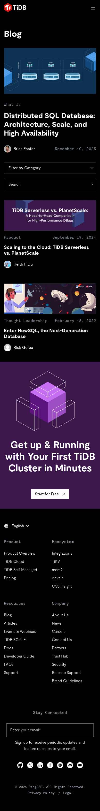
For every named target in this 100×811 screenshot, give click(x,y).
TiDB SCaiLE (15, 639)
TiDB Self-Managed (20, 569)
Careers (59, 631)
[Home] (15, 7)
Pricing (10, 578)
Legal (68, 793)
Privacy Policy (41, 793)
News (57, 623)
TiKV (56, 561)
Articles (10, 623)
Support (11, 672)
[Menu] (93, 7)
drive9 (57, 578)
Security (59, 664)
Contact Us (62, 639)
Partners (59, 648)
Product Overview (19, 553)
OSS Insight (62, 586)
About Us (60, 615)
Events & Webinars (20, 631)
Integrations (62, 553)
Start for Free (47, 494)
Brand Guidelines (67, 681)
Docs (8, 648)
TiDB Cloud (14, 561)
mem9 (57, 569)
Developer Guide (19, 656)
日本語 (13, 536)
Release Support (66, 672)
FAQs (9, 664)
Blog (8, 615)
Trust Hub (60, 656)
